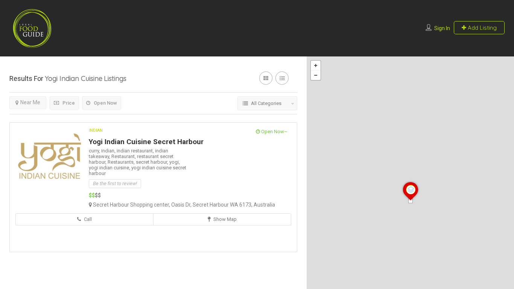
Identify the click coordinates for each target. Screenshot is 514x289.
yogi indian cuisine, (110, 167)
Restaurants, (122, 162)
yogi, (174, 162)
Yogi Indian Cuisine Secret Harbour (146, 141)
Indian (96, 130)
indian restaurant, (136, 151)
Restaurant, (124, 156)
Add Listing (481, 27)
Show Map (224, 219)
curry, (95, 151)
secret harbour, (152, 162)
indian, (109, 151)
